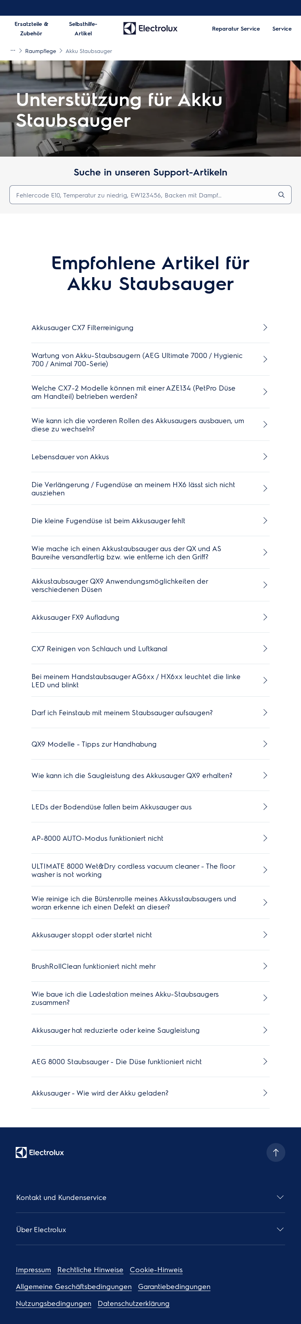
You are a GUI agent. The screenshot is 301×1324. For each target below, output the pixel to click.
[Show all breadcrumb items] (12, 50)
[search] (281, 195)
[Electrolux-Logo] (40, 1152)
